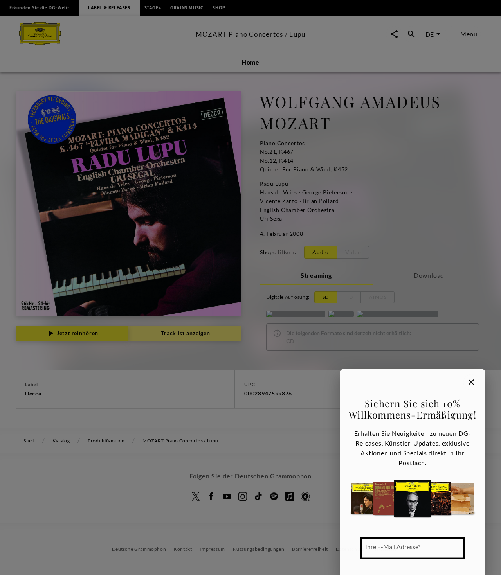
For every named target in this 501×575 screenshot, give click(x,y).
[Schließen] (471, 382)
